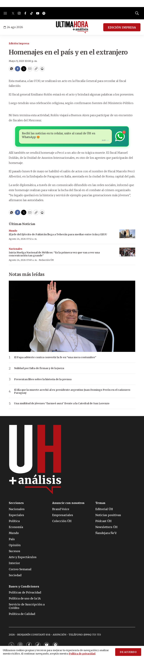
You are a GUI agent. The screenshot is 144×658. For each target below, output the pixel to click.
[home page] (72, 27)
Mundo (13, 230)
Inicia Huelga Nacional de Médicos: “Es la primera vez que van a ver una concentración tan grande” (54, 254)
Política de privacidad (82, 653)
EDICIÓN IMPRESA (122, 27)
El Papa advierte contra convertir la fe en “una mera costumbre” (55, 357)
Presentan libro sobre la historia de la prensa (42, 379)
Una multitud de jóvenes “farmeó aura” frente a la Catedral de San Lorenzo (61, 403)
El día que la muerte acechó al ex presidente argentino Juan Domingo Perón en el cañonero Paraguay (72, 391)
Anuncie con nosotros (68, 503)
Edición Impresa (19, 43)
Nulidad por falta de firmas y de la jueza (39, 368)
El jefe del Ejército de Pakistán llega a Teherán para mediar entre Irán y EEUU (58, 234)
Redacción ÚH (46, 260)
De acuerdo (128, 652)
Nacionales (15, 248)
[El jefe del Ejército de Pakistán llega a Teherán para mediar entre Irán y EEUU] (127, 233)
